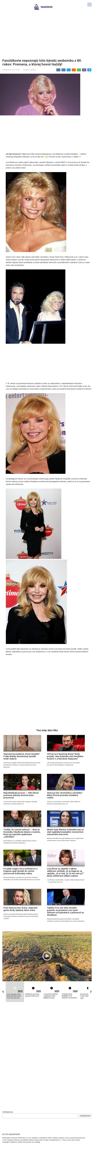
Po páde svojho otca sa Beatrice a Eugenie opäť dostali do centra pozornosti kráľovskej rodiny (20, 871)
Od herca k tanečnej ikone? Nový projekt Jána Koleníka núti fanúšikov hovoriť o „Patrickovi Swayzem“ (65, 756)
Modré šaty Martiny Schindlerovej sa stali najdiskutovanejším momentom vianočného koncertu (65, 832)
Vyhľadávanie (7, 1112)
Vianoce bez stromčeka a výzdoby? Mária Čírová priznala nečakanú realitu (64, 795)
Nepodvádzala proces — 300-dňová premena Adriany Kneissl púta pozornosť (21, 795)
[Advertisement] (47, 36)
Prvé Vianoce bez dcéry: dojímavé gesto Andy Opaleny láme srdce (20, 908)
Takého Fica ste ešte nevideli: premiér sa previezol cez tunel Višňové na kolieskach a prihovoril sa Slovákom (65, 911)
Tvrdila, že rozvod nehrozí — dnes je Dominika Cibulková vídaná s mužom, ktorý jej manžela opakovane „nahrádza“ (21, 833)
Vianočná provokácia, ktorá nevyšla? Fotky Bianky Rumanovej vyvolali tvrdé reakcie (21, 756)
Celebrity (33, 70)
